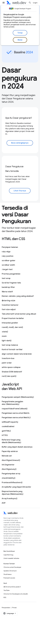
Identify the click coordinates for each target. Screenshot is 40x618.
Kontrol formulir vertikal (12, 349)
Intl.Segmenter (8, 465)
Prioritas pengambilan (11, 274)
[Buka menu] (3, 2)
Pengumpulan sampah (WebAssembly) (18, 397)
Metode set (7, 456)
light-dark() (6, 341)
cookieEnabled (8, 426)
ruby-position (7, 256)
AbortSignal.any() (9, 469)
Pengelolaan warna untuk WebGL (16, 413)
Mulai (20, 40)
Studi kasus (7, 574)
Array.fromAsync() (9, 498)
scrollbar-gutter (8, 260)
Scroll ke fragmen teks (11, 283)
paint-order (7, 363)
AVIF (4, 503)
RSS (5, 597)
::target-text (7, 269)
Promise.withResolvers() (12, 482)
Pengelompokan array (11, 474)
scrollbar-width (8, 265)
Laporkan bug (8, 555)
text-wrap (6, 278)
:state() (5, 332)
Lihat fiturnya (20, 191)
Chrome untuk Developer (12, 567)
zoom (4, 336)
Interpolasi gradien (10, 323)
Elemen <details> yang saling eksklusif (18, 296)
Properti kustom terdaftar (13, 318)
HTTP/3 (5, 435)
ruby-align (6, 252)
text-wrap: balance (10, 345)
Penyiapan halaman (10, 247)
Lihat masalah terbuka (11, 558)
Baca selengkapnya (19, 143)
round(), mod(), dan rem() (12, 327)
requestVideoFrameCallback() (14, 409)
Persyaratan (6, 607)
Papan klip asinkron (10, 451)
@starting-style (8, 300)
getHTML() (6, 431)
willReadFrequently (10, 422)
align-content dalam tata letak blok (17, 354)
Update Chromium (10, 571)
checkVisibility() (8, 478)
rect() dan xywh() (9, 376)
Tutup (20, 33)
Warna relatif (7, 292)
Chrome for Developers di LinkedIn (16, 594)
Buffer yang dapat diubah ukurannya (17, 447)
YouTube (6, 590)
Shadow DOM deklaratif (12, 372)
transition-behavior (10, 305)
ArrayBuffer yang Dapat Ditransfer (16, 487)
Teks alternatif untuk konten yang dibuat (19, 314)
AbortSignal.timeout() (11, 460)
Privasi (14, 607)
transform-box (8, 358)
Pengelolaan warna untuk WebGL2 (16, 417)
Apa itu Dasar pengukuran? (18, 118)
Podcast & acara (9, 578)
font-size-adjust (9, 309)
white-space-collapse (11, 367)
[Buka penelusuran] (30, 2)
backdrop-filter (8, 287)
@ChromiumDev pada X (12, 587)
